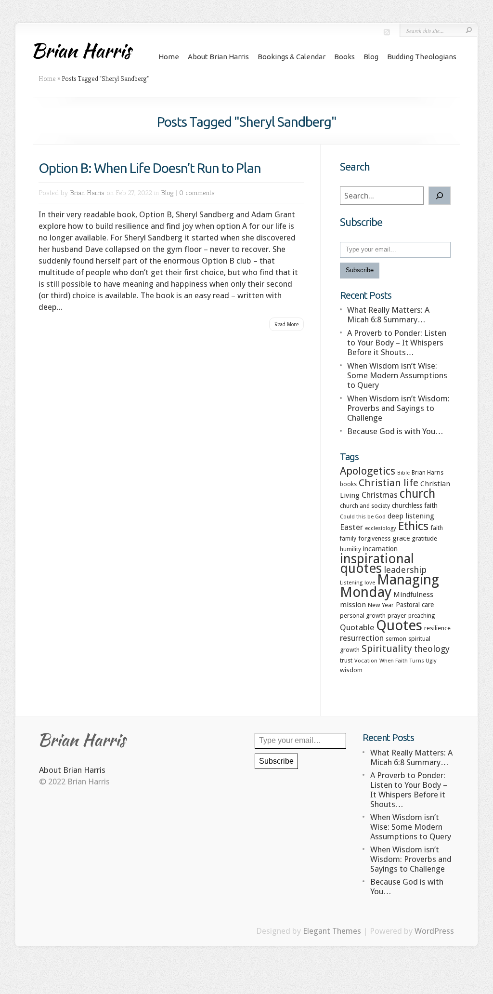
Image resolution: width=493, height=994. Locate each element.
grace (401, 538)
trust (346, 660)
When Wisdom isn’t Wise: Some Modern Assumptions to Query (397, 375)
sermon (396, 639)
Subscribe (360, 270)
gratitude (424, 538)
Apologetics (367, 471)
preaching (421, 615)
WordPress (434, 931)
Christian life (388, 483)
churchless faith (415, 505)
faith (436, 527)
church (417, 494)
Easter (351, 527)
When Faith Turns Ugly (408, 660)
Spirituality (387, 648)
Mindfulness (413, 594)
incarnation (380, 549)
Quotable (357, 627)
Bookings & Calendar (291, 57)
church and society (365, 506)
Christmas (380, 495)
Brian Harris (87, 192)
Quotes (399, 625)
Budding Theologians (421, 57)
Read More (286, 324)
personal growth (363, 615)
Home (168, 57)
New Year (381, 605)
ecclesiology (380, 528)
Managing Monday (389, 585)
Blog (370, 57)
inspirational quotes (377, 563)
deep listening (411, 516)
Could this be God (363, 516)
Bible (403, 473)
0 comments (197, 192)
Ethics (413, 526)
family (348, 538)
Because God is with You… (395, 431)
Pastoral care (415, 605)
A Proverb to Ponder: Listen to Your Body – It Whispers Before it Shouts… (396, 342)
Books (344, 57)
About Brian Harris (218, 57)
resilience (437, 628)
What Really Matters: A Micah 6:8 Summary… (388, 314)
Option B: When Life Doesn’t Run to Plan (150, 167)
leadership (405, 570)
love (369, 582)
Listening (351, 582)
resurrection (362, 638)
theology (432, 649)
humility (350, 549)
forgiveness (374, 538)
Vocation (365, 660)
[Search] (439, 195)
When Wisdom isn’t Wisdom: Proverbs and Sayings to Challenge (398, 408)
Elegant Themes (332, 931)
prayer (397, 615)
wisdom (351, 670)
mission (353, 604)
